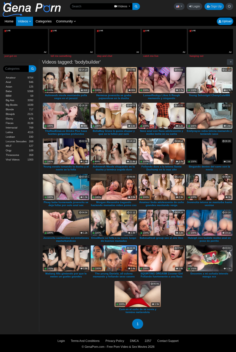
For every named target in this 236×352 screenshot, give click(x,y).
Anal (19, 82)
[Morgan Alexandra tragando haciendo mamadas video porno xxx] (114, 186)
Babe (19, 91)
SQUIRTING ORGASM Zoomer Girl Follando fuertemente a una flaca (161, 275)
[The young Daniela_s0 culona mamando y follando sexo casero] (114, 258)
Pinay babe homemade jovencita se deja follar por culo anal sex (66, 204)
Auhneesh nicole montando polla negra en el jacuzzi (66, 97)
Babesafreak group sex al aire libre (161, 237)
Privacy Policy (114, 340)
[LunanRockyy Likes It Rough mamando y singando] (161, 79)
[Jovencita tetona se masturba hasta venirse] (209, 186)
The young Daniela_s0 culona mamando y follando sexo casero (114, 275)
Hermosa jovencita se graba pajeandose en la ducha (113, 97)
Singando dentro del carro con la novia (209, 168)
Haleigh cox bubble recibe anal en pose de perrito (209, 239)
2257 (148, 340)
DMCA (134, 340)
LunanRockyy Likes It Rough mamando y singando (161, 97)
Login (196, 6)
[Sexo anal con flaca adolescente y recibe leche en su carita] (161, 115)
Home (9, 21)
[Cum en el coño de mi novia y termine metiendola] (137, 293)
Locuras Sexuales (19, 141)
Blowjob (19, 113)
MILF (19, 145)
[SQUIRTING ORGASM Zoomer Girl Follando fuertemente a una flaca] (161, 258)
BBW (19, 95)
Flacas (19, 122)
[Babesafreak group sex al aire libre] (161, 222)
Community (65, 21)
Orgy (19, 150)
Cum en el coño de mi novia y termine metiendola (137, 311)
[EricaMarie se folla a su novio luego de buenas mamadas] (114, 222)
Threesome (19, 154)
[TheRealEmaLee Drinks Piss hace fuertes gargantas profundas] (66, 115)
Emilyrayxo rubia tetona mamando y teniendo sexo (209, 132)
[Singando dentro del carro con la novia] (209, 151)
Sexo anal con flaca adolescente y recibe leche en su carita (161, 132)
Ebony (19, 118)
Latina (19, 132)
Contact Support (167, 340)
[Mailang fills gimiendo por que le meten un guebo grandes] (66, 258)
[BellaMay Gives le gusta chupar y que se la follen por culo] (114, 115)
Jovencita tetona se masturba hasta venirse (209, 204)
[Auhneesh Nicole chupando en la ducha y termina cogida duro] (114, 151)
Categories (44, 21)
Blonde (19, 109)
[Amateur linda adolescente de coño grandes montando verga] (161, 186)
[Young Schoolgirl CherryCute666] (209, 79)
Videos (23, 21)
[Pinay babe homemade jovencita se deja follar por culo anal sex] (66, 186)
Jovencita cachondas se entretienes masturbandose (66, 239)
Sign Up (216, 6)
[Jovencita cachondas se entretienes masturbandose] (66, 222)
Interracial (19, 127)
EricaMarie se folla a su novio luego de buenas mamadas (113, 239)
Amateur (19, 77)
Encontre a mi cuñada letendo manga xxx (209, 275)
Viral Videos (19, 159)
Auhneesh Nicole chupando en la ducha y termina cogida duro (114, 168)
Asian (19, 86)
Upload (226, 21)
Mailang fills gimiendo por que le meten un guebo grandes (66, 275)
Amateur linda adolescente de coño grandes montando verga (161, 204)
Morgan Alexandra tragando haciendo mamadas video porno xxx (114, 204)
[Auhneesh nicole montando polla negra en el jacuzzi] (66, 79)
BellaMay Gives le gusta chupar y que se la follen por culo (114, 132)
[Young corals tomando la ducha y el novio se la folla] (66, 151)
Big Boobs (19, 104)
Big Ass (19, 100)
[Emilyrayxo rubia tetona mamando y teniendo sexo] (209, 115)
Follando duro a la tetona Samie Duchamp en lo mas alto (161, 168)
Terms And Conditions (85, 340)
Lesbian (19, 136)
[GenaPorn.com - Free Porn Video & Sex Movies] (32, 8)
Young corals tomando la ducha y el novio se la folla (66, 168)
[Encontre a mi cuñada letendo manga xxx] (209, 258)
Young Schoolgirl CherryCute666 (209, 95)
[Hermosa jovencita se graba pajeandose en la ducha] (114, 79)
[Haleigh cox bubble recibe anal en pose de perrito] (209, 222)
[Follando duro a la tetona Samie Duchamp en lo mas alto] (161, 151)
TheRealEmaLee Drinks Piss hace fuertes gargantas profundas (66, 132)
